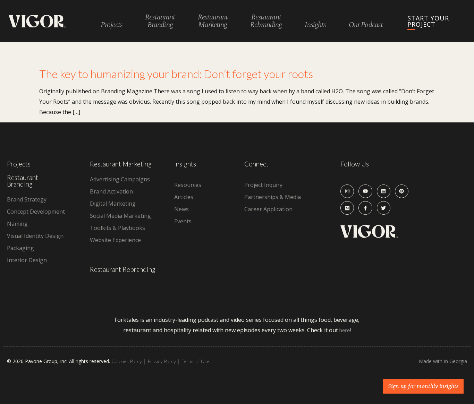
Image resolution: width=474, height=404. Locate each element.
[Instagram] (347, 191)
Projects (111, 25)
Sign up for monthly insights (423, 386)
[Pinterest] (401, 191)
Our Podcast (366, 25)
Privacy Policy (161, 361)
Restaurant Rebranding (122, 269)
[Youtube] (365, 191)
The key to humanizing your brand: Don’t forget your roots (176, 73)
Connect (256, 164)
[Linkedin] (383, 191)
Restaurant (160, 21)
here (344, 330)
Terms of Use (195, 361)
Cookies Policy (126, 361)
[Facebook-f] (365, 208)
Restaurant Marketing (121, 164)
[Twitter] (383, 208)
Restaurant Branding (22, 180)
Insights (315, 25)
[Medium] (347, 208)
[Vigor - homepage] (37, 21)
